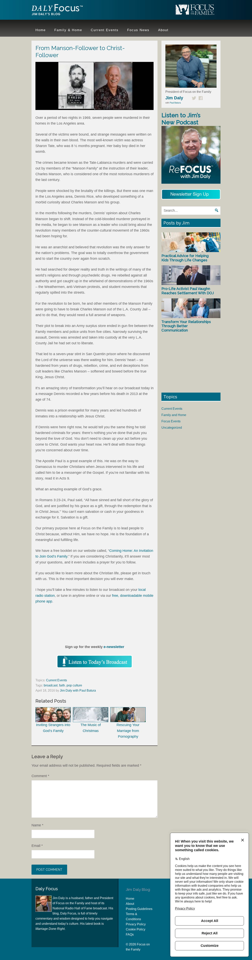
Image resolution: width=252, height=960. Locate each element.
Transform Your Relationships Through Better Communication (186, 326)
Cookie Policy (135, 929)
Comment (40, 776)
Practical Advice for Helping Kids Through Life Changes (185, 258)
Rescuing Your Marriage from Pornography (128, 730)
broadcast (50, 685)
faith (62, 685)
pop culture (74, 685)
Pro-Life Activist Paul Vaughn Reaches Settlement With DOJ (187, 291)
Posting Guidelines (139, 909)
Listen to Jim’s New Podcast (180, 119)
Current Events (56, 680)
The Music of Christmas (91, 728)
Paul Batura (175, 102)
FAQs (130, 934)
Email (37, 846)
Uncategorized (171, 427)
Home (130, 898)
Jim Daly (57, 10)
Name (37, 825)
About (130, 903)
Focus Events (171, 421)
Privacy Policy (136, 924)
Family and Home (173, 415)
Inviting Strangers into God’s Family (53, 728)
